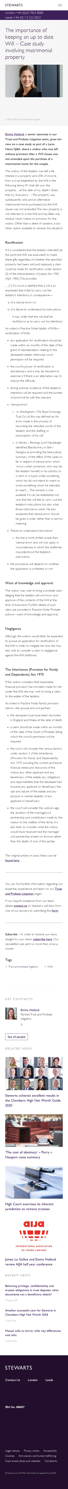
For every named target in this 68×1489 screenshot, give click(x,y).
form (55, 910)
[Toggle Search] (52, 5)
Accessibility (50, 1450)
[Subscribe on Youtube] (12, 1397)
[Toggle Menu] (60, 5)
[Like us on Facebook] (55, 1391)
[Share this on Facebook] (23, 108)
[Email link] (31, 108)
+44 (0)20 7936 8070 (25, 1025)
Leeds (49, 1380)
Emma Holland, (15, 134)
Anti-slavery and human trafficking (37, 1455)
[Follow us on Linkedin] (12, 1390)
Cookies (9, 1455)
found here (12, 860)
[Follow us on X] (41, 1390)
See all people (16, 1037)
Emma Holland (30, 1010)
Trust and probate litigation (23, 966)
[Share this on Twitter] (15, 108)
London (33, 1380)
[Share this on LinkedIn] (7, 108)
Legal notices (12, 1450)
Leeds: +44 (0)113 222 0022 (23, 17)
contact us (20, 905)
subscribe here (42, 939)
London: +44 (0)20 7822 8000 (24, 12)
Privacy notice (31, 1450)
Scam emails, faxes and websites (22, 1461)
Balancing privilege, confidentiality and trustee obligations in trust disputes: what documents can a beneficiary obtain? (31, 1290)
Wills (50, 966)
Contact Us (12, 1380)
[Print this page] (40, 108)
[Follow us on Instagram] (27, 1391)
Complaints (51, 1461)
